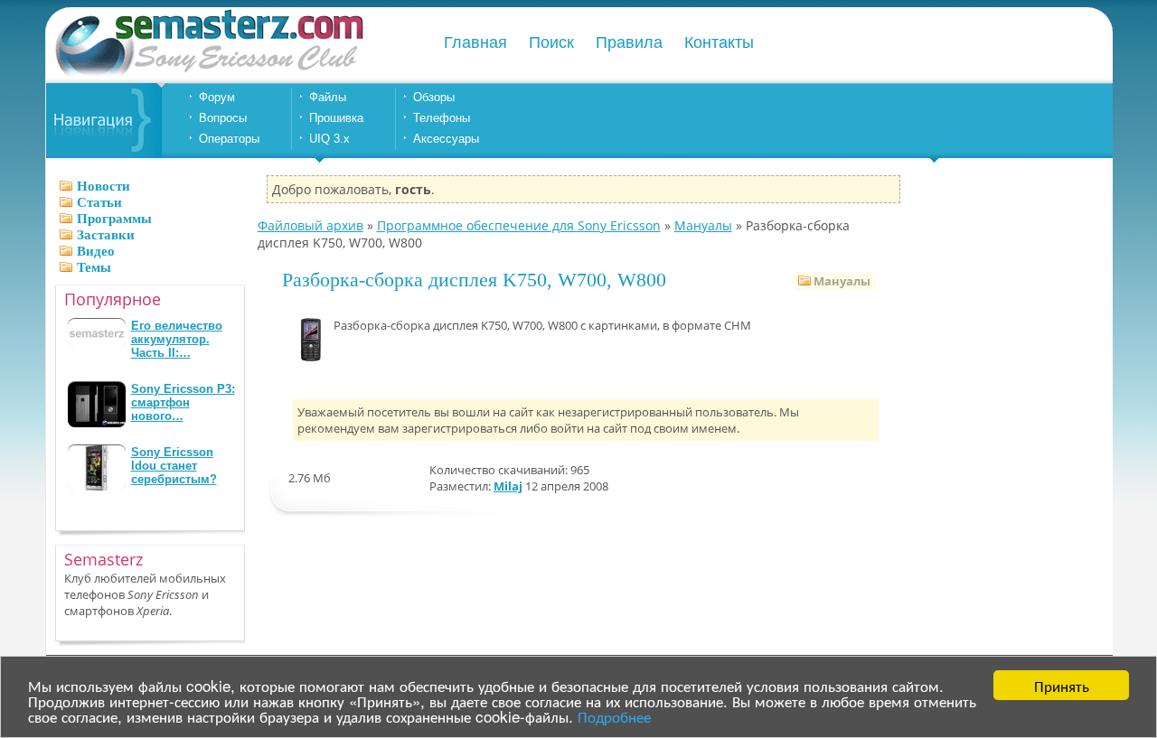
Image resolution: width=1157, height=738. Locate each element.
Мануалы (703, 225)
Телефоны (441, 118)
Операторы (229, 138)
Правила (629, 42)
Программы (114, 218)
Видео (96, 251)
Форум (217, 97)
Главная (475, 42)
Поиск (551, 42)
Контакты (719, 42)
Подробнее (614, 716)
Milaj (508, 486)
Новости (103, 186)
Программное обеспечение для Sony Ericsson (519, 225)
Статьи (99, 202)
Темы (94, 267)
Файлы (327, 97)
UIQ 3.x (329, 138)
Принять (1061, 685)
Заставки (106, 235)
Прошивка (336, 118)
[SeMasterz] (207, 74)
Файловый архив (310, 225)
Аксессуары (446, 138)
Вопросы (223, 118)
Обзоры (434, 97)
